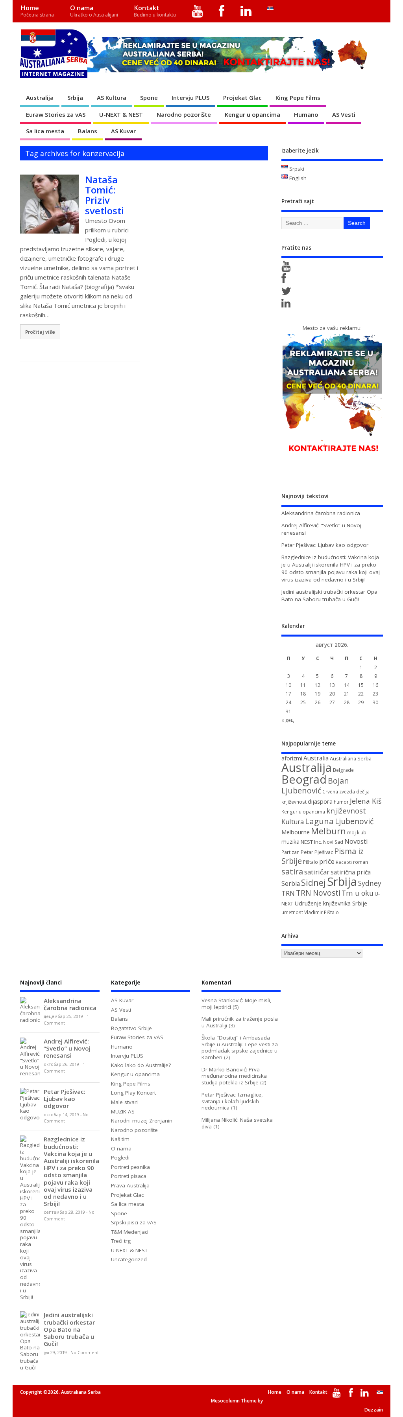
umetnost (292, 912)
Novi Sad (333, 842)
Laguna (319, 820)
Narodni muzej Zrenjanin (141, 1120)
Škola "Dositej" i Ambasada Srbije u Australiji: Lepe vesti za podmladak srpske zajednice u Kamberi (240, 1047)
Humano (306, 114)
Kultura (292, 821)
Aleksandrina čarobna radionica (320, 513)
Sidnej (313, 882)
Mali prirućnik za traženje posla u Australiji (240, 1022)
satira (292, 871)
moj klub (356, 832)
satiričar (316, 871)
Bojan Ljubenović (315, 785)
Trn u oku (357, 893)
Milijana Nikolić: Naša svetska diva (237, 1123)
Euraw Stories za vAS (55, 114)
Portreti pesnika (130, 1166)
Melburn (328, 831)
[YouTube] (197, 11)
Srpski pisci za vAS (134, 1222)
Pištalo (310, 862)
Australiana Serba (351, 758)
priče (327, 861)
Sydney (369, 883)
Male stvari (124, 1102)
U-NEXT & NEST (121, 114)
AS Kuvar (123, 131)
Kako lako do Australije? (141, 1065)
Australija (40, 97)
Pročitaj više (40, 332)
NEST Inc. (311, 841)
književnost (346, 810)
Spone (149, 97)
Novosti (356, 841)
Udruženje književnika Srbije (330, 903)
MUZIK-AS (123, 1111)
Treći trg (121, 1240)
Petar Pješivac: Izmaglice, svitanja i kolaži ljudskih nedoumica (232, 1101)
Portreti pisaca (128, 1176)
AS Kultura (111, 97)
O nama (94, 11)
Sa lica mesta (45, 131)
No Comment (84, 1352)
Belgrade (343, 770)
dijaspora (320, 801)
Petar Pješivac (317, 852)
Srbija (75, 97)
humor (341, 802)
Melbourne (295, 832)
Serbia (290, 883)
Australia (316, 758)
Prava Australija (130, 1185)
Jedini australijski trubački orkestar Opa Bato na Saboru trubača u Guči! (329, 595)
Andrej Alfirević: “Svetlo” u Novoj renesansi (67, 1048)
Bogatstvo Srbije (131, 1028)
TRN (288, 893)
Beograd (304, 779)
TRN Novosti (318, 893)
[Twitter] (287, 292)
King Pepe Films (297, 97)
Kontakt (155, 11)
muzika (290, 841)
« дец (287, 720)
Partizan (290, 852)
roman (360, 862)
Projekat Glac (242, 97)
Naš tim (120, 1139)
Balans (87, 131)
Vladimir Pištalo (321, 912)
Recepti (344, 862)
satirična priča (351, 872)
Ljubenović (354, 821)
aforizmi (291, 758)
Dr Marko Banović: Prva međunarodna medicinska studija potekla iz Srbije (234, 1076)
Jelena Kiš (365, 801)
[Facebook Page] (285, 280)
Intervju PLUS (190, 97)
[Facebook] (222, 11)
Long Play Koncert (133, 1092)
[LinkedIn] (246, 11)
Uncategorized (129, 1259)
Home (37, 11)
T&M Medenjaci (129, 1231)
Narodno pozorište (184, 114)
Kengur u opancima (252, 114)
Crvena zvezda (338, 791)
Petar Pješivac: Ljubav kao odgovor (324, 544)
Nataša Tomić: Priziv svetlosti (104, 195)
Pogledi (120, 1157)
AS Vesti (343, 114)
